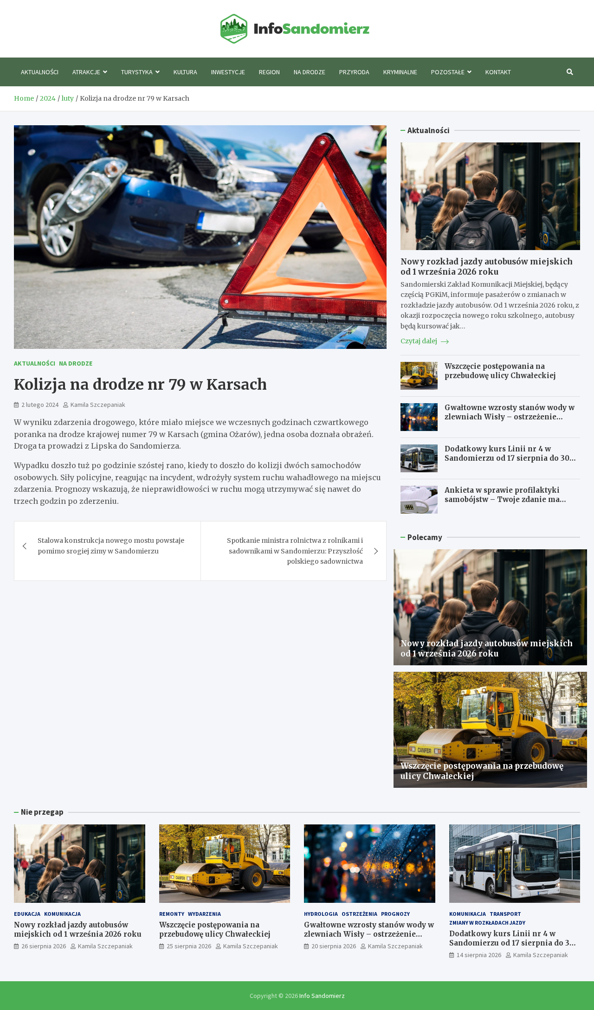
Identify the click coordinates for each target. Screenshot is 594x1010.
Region (269, 72)
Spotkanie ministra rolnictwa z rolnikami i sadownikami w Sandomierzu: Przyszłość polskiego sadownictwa (295, 551)
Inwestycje (228, 72)
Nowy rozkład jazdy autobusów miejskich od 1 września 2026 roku (486, 267)
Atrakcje (86, 72)
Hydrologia (321, 913)
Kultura (185, 72)
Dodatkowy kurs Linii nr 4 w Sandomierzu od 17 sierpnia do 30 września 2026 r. (507, 457)
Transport (505, 913)
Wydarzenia (204, 913)
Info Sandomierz (322, 995)
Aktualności (39, 72)
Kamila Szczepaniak (98, 404)
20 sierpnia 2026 (333, 946)
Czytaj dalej (419, 341)
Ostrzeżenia (359, 913)
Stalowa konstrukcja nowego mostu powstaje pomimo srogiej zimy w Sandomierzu (111, 545)
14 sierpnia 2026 (479, 955)
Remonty (171, 913)
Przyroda (354, 72)
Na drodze (309, 72)
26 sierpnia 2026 (43, 946)
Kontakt (498, 72)
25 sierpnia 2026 (189, 946)
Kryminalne (400, 72)
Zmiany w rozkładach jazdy (487, 922)
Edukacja (27, 913)
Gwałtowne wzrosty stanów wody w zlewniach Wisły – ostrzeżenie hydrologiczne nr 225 (510, 416)
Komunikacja (62, 913)
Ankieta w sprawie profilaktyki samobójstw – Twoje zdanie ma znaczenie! (502, 499)
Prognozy (395, 913)
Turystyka (137, 72)
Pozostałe (448, 72)
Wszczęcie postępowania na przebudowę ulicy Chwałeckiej (500, 371)
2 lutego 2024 (39, 404)
